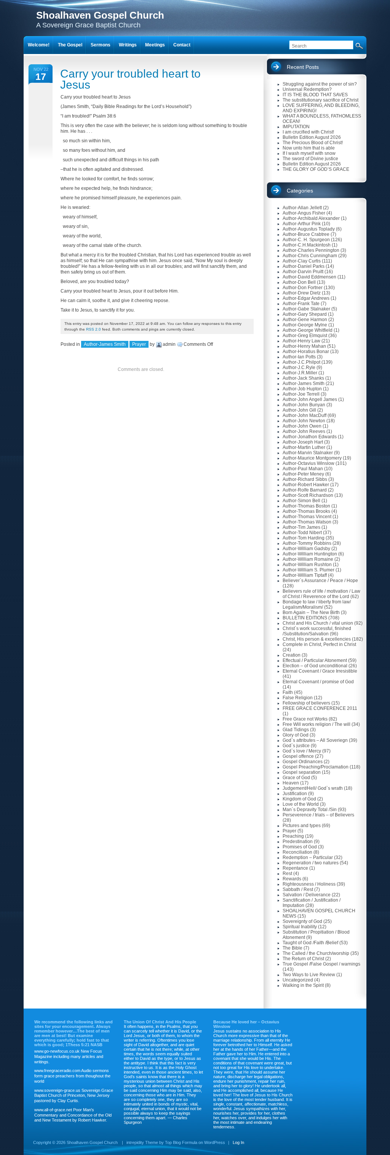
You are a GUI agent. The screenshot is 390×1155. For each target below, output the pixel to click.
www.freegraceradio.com (57, 1070)
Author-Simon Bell (301, 500)
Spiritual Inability (300, 926)
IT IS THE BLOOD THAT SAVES (315, 94)
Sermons (100, 45)
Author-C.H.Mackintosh (307, 245)
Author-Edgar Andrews (306, 298)
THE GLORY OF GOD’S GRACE (316, 169)
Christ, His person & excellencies (317, 639)
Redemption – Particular (308, 857)
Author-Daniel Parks (303, 266)
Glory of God (295, 735)
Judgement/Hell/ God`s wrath (313, 788)
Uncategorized (298, 980)
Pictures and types (302, 825)
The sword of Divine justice (310, 158)
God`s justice (296, 745)
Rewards (292, 878)
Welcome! (39, 45)
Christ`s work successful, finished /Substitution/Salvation (317, 631)
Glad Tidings (296, 729)
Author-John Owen (302, 426)
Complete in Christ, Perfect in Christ (319, 644)
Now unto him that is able (309, 148)
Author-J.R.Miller (300, 372)
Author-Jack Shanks (303, 378)
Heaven (291, 783)
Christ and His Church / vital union (318, 623)
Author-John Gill (299, 410)
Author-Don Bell (299, 282)
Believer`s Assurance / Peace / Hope (320, 580)
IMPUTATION (296, 126)
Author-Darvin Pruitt (303, 271)
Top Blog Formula (181, 1142)
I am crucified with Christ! (308, 132)
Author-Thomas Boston (306, 506)
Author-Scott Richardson (308, 495)
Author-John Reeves (304, 431)
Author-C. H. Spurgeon (306, 239)
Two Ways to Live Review (309, 974)
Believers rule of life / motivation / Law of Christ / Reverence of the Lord (321, 594)
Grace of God (296, 777)
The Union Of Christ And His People (160, 1022)
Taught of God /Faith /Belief (310, 942)
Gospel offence (298, 756)
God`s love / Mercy (302, 751)
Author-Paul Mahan (303, 468)
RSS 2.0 (93, 329)
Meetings (155, 45)
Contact (181, 45)
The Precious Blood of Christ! (313, 142)
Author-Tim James (301, 527)
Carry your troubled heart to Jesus (130, 79)
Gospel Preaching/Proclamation (315, 767)
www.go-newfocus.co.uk (57, 1051)
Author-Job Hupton (302, 388)
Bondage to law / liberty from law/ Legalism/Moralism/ (317, 604)
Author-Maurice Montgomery (312, 458)
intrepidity (135, 1142)
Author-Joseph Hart (303, 442)
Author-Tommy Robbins (307, 543)
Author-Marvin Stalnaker (308, 452)
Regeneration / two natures (311, 862)
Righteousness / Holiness (309, 884)
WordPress (214, 1142)
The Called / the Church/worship (316, 953)
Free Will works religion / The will (316, 724)
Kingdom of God (299, 799)
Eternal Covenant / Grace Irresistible (320, 671)
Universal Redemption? (307, 89)
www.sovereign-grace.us (57, 1090)
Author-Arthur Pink (302, 223)
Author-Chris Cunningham (310, 255)
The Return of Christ (303, 958)
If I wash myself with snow (309, 153)
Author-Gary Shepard (305, 314)
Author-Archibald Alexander (311, 218)
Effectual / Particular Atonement (315, 660)
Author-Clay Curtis (302, 261)
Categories (300, 191)
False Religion (298, 697)
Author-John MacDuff (304, 415)
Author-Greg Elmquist (305, 335)
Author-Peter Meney (303, 474)
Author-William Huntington (310, 554)
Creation (291, 655)
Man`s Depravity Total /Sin (310, 809)
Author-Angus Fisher (304, 213)
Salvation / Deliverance (307, 894)
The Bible (292, 948)
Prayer (139, 344)
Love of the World (301, 804)
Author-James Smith (105, 344)
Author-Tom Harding (303, 538)
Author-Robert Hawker (306, 484)
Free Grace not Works (305, 719)
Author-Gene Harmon (305, 319)
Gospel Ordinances (303, 761)
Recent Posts (303, 67)
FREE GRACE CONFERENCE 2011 (320, 708)
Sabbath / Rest (298, 889)
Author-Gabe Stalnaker (306, 309)
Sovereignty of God (302, 921)
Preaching (293, 836)
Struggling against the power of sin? (320, 84)
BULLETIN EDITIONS (305, 617)
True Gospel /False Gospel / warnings (321, 964)
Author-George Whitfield (307, 330)
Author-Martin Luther (304, 447)
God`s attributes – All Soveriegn (315, 740)
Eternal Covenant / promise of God (318, 681)
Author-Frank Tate (301, 303)
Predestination (298, 841)
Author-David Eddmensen (309, 277)
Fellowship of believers (306, 703)
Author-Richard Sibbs (305, 479)
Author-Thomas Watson (307, 522)
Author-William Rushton (307, 564)
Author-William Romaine (308, 559)
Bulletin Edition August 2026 (312, 137)
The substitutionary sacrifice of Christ (320, 100)
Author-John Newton (304, 420)
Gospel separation (302, 772)
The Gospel (70, 45)
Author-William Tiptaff (305, 575)
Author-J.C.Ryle (299, 367)
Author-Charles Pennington (311, 250)
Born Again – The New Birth (311, 612)
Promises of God (300, 847)
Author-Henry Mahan (304, 346)
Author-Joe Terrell (301, 394)
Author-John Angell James (310, 399)
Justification (295, 793)
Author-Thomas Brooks (306, 511)
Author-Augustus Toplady (309, 229)
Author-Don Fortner (303, 287)
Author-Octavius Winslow (308, 463)
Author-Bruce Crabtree (306, 234)
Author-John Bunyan (304, 404)
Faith (288, 692)
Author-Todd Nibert (302, 532)
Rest (287, 873)
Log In (238, 1142)
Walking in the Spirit (303, 985)
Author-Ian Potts (299, 357)
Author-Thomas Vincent (307, 516)
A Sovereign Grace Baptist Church (100, 19)
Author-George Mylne (305, 325)
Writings (128, 45)
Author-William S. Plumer (308, 570)
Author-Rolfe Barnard (305, 490)
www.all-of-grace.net (53, 1109)
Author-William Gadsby (306, 548)
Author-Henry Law (301, 341)
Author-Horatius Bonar (306, 351)
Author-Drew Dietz (302, 293)
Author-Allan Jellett (302, 207)
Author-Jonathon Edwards (310, 436)
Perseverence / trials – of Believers (318, 815)
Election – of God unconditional (315, 665)
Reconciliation (297, 852)
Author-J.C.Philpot (301, 362)
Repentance (295, 868)
